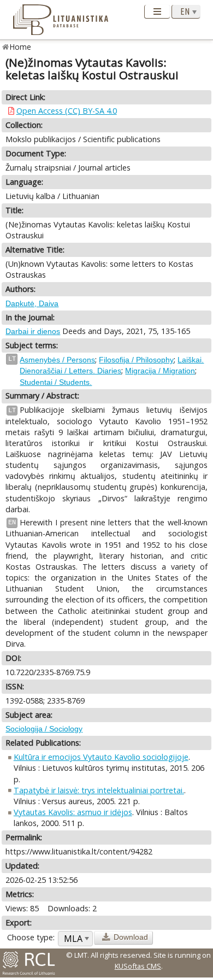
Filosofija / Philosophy (136, 359)
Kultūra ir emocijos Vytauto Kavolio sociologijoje (101, 757)
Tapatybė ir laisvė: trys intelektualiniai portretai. (99, 790)
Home (20, 47)
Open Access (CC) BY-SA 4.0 (66, 111)
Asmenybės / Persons (57, 359)
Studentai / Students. (56, 382)
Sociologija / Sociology (43, 728)
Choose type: (31, 937)
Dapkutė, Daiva (31, 303)
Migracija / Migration (160, 370)
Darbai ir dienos (32, 331)
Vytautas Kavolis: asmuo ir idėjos (73, 812)
